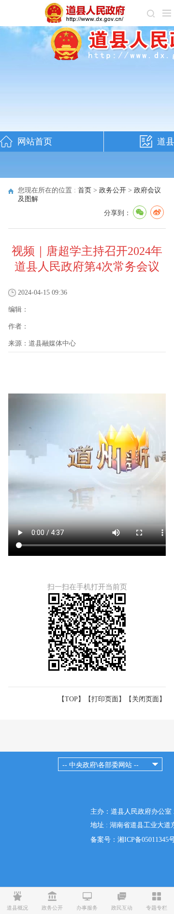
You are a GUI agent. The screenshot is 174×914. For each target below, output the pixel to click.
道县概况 (17, 908)
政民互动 (121, 908)
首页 (84, 190)
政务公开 (112, 190)
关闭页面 (145, 699)
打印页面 (104, 699)
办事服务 (87, 908)
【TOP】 (71, 699)
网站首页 (34, 141)
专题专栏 (156, 908)
